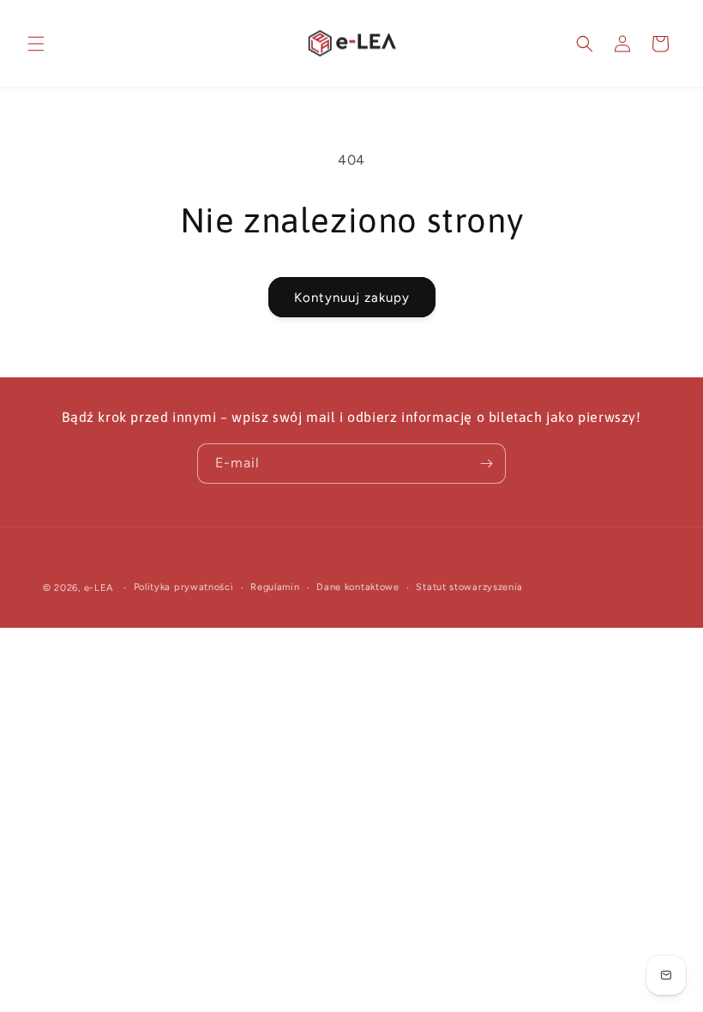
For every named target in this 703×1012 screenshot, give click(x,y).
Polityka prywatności (184, 587)
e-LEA (99, 587)
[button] (36, 44)
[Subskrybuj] (486, 463)
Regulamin (274, 587)
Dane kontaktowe (358, 587)
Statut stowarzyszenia (469, 587)
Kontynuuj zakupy (352, 297)
